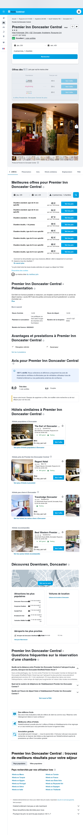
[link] (29, 447)
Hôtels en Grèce (18, 786)
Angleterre (38, 19)
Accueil (14, 19)
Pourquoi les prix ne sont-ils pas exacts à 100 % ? (32, 814)
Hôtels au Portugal (19, 783)
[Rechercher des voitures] (3, 27)
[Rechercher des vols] (3, 18)
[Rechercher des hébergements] (3, 23)
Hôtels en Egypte (18, 780)
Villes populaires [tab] (36, 763)
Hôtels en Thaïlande (53, 789)
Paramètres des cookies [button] (20, 270)
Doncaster (66, 19)
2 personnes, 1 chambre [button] (23, 51)
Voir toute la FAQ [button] (45, 698)
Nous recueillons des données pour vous (28, 810)
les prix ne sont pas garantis (65, 800)
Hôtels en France (52, 777)
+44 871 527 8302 (19, 35)
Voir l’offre (58, 442)
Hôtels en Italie (17, 789)
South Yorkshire (53, 19)
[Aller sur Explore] (3, 36)
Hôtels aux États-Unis (54, 780)
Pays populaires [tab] (19, 763)
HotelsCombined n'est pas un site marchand (30, 806)
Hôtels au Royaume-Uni (54, 783)
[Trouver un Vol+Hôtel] (3, 32)
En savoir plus (19, 263)
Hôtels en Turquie (18, 777)
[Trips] (3, 42)
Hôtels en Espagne (53, 786)
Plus (13, 301)
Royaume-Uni (23, 19)
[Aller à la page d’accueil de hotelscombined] (16, 11)
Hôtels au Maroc (18, 774)
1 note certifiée (30, 38)
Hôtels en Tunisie (52, 774)
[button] (3, 11)
